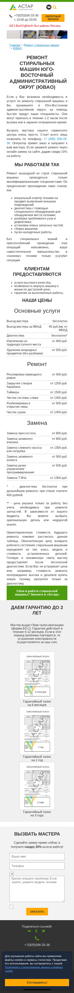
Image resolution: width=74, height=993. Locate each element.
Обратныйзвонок (53, 18)
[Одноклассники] (36, 930)
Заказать (37, 911)
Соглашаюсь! (37, 982)
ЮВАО (17, 48)
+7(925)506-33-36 (26, 15)
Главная (14, 45)
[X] (43, 930)
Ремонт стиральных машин (41, 45)
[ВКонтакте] (29, 930)
